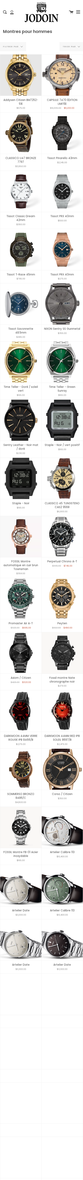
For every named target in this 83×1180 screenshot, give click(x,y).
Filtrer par (11, 46)
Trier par (70, 46)
